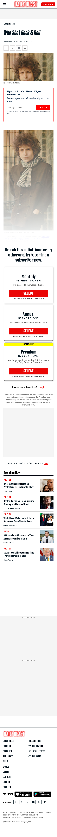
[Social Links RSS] (39, 803)
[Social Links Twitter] (21, 803)
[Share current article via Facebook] (6, 48)
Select (28, 293)
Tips (20, 812)
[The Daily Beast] (26, 5)
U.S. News (7, 777)
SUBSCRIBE (48, 4)
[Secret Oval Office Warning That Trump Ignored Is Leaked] (46, 560)
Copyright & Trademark (32, 817)
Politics (7, 746)
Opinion (6, 782)
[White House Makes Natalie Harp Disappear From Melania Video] (46, 525)
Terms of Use (37, 111)
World (6, 767)
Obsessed (7, 751)
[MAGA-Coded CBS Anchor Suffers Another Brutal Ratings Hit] (46, 542)
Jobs (26, 812)
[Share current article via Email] (18, 48)
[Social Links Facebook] (15, 803)
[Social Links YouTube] (33, 803)
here (46, 463)
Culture (7, 772)
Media (5, 761)
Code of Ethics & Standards (15, 815)
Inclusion (33, 815)
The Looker (8, 756)
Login (42, 387)
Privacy (48, 812)
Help (41, 812)
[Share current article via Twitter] (12, 48)
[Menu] (7, 4)
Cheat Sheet (8, 741)
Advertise (33, 812)
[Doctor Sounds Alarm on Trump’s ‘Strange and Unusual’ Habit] (46, 508)
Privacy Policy (28, 405)
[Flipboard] (45, 803)
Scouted (7, 787)
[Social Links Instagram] (27, 803)
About (5, 812)
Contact (13, 812)
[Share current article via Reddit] (24, 48)
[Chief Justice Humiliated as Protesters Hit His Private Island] (46, 491)
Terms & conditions (12, 817)
